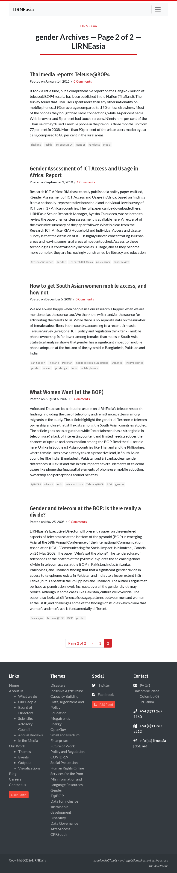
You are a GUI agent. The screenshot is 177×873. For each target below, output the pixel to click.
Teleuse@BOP (64, 144)
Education (58, 713)
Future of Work (62, 746)
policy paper (103, 261)
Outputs (24, 762)
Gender (56, 790)
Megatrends (60, 718)
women (47, 368)
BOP (109, 484)
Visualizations (29, 768)
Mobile (48, 144)
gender (80, 144)
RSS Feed (106, 704)
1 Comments (86, 182)
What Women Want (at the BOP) (66, 392)
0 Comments (83, 81)
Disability (58, 817)
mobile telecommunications (92, 362)
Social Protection (64, 762)
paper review (121, 261)
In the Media (28, 740)
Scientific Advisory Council (25, 724)
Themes (24, 751)
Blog (13, 773)
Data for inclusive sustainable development (64, 806)
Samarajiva (37, 618)
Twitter (104, 685)
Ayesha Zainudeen (42, 261)
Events (23, 757)
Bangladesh (38, 362)
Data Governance (64, 823)
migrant (48, 484)
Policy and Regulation (67, 751)
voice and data (74, 484)
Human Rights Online (67, 768)
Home (14, 685)
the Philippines (134, 362)
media (107, 144)
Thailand (36, 144)
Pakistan (67, 362)
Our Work (17, 746)
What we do (27, 696)
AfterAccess (60, 829)
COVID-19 (59, 757)
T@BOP (57, 795)
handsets (94, 144)
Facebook (106, 694)
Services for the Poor (66, 773)
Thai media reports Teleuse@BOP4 (70, 74)
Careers (15, 779)
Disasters (57, 685)
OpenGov (58, 729)
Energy (56, 724)
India (74, 368)
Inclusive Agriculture (66, 691)
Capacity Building (64, 696)
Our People (27, 702)
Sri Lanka (117, 362)
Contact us (17, 784)
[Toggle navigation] (157, 9)
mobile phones (89, 368)
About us (16, 691)
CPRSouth (58, 834)
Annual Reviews (30, 735)
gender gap (61, 368)
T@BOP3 (36, 484)
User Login (19, 795)
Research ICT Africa (81, 261)
